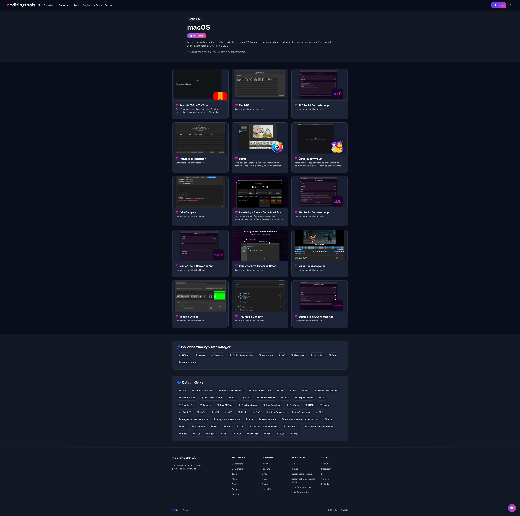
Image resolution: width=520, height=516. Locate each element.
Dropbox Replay (305, 397)
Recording (318, 355)
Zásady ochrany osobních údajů (303, 480)
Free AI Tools (226, 405)
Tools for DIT (293, 426)
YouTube (325, 463)
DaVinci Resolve (267, 397)
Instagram (326, 469)
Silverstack (200, 426)
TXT (198, 434)
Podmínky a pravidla (301, 487)
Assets (202, 355)
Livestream (299, 355)
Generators (267, 355)
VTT (225, 434)
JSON (203, 412)
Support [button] (109, 5)
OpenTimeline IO (302, 412)
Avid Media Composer (328, 390)
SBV (184, 426)
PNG (251, 419)
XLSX (282, 434)
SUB (241, 426)
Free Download (273, 405)
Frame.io (207, 405)
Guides (235, 489)
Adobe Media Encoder (232, 390)
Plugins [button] (86, 5)
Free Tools (294, 405)
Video (211, 434)
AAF (184, 390)
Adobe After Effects (204, 390)
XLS (268, 434)
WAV (238, 434)
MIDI (217, 412)
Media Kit (266, 489)
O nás (264, 474)
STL (228, 426)
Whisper (254, 434)
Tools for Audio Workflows (264, 426)
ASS (306, 390)
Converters (237, 469)
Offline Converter (277, 412)
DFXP (286, 397)
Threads (325, 479)
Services (266, 484)
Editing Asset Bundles (243, 355)
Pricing (265, 463)
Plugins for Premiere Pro (228, 419)
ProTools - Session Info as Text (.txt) (302, 419)
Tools (334, 355)
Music (244, 412)
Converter (218, 355)
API (294, 390)
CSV (234, 397)
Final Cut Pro (188, 405)
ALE (281, 390)
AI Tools (185, 355)
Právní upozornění (300, 492)
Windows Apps (189, 362)
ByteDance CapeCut (213, 397)
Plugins (235, 479)
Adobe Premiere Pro (261, 390)
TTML (184, 434)
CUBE (248, 397)
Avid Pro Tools (188, 397)
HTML (311, 405)
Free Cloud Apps (249, 405)
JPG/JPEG (186, 412)
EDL (324, 397)
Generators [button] (50, 5)
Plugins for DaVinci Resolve (195, 419)
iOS (283, 355)
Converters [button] (65, 5)
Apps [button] (76, 5)
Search (235, 494)
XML (296, 434)
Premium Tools (269, 419)
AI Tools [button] (97, 5)
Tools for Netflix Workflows (320, 426)
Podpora (266, 469)
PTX (330, 419)
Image (326, 405)
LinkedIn (325, 484)
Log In (500, 5)
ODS (258, 412)
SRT (216, 426)
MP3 (230, 412)
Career (265, 479)
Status (294, 469)
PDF (321, 412)
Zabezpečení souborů (301, 474)
